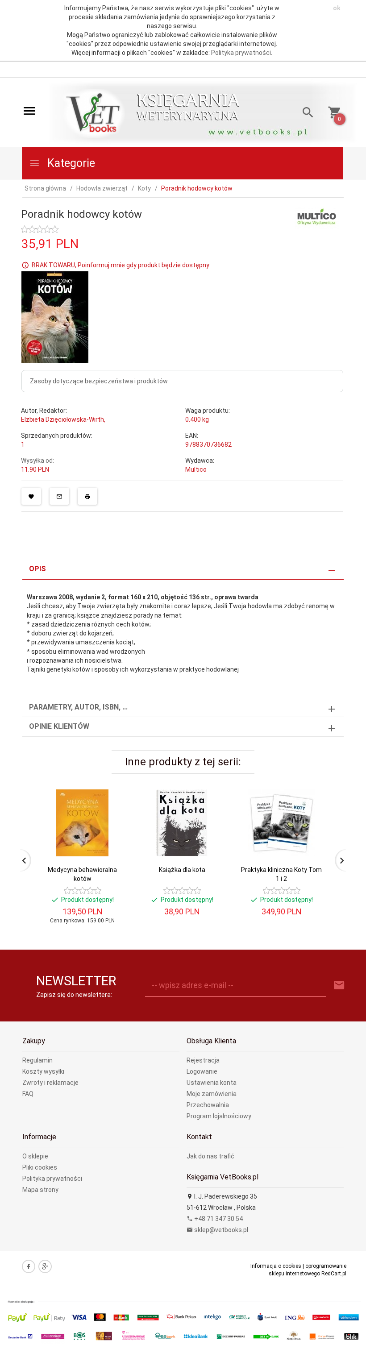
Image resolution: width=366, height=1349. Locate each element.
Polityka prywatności (241, 52)
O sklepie (35, 1156)
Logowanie (202, 1071)
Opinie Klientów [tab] (59, 726)
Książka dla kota (182, 869)
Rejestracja (203, 1060)
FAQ (27, 1093)
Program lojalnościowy (219, 1116)
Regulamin (37, 1060)
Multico (196, 469)
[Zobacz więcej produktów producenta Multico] (316, 217)
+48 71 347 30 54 (218, 1218)
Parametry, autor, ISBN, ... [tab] (78, 707)
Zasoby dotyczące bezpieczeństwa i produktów (99, 381)
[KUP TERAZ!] (111, 839)
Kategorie (70, 163)
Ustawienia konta (212, 1082)
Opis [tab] (37, 569)
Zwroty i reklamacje (50, 1082)
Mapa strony (40, 1189)
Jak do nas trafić (210, 1156)
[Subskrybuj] (339, 985)
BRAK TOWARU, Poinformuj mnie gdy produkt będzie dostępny (120, 265)
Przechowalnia (208, 1104)
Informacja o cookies (275, 1266)
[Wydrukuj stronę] (87, 496)
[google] (45, 1266)
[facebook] (28, 1266)
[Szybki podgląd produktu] (111, 793)
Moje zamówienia (212, 1093)
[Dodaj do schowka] (31, 496)
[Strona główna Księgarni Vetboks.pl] (94, 112)
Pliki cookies (39, 1167)
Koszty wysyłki (43, 1071)
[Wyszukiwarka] (305, 113)
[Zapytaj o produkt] (59, 496)
